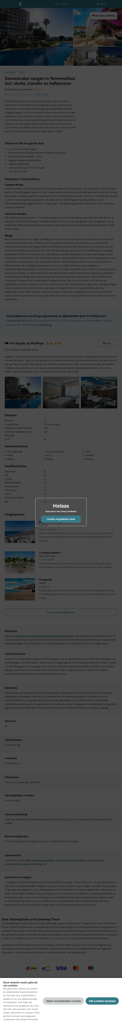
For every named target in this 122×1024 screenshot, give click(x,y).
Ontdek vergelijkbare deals (61, 519)
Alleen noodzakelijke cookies (63, 1001)
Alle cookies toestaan (102, 1001)
